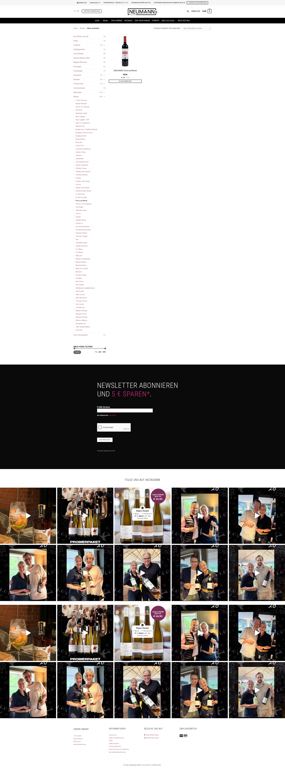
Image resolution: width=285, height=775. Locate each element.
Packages (128, 20)
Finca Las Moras (81, 201)
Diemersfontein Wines (83, 191)
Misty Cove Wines (82, 269)
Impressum (113, 735)
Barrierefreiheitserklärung (117, 752)
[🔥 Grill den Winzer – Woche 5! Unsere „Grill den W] (85, 573)
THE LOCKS (77, 736)
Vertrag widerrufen (115, 746)
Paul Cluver (79, 281)
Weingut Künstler (82, 317)
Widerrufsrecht (114, 743)
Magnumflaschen (80, 62)
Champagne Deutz (82, 162)
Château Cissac (81, 168)
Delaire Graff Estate (82, 188)
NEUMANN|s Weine (152, 738)
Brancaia (79, 142)
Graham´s (79, 223)
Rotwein (76, 79)
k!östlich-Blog (168, 21)
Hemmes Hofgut (81, 236)
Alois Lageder (80, 117)
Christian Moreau (82, 175)
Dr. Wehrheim (80, 194)
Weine (105, 21)
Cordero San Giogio (83, 181)
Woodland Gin (81, 324)
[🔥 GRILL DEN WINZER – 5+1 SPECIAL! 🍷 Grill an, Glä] (28, 573)
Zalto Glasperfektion (83, 327)
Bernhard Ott (80, 126)
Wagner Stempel (81, 311)
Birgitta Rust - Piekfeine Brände (86, 129)
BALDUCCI (77, 741)
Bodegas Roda (81, 136)
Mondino (79, 272)
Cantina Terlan (81, 152)
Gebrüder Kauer (81, 210)
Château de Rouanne (83, 172)
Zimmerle (79, 330)
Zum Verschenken (142, 20)
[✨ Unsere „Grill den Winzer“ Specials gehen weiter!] (257, 516)
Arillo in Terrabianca (83, 123)
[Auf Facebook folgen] (75, 11)
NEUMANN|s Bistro (79, 744)
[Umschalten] (104, 45)
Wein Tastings (184, 20)
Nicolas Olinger (81, 275)
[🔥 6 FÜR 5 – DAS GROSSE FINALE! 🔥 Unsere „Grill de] (200, 516)
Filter (77, 352)
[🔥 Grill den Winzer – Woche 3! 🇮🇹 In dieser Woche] (200, 573)
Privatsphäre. (112, 415)
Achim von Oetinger (83, 107)
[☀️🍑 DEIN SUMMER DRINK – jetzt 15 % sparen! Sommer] (28, 516)
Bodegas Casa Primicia (84, 133)
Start (75, 28)
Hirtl (77, 239)
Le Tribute (79, 249)
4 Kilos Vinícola (81, 100)
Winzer (82, 28)
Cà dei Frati (79, 146)
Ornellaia (79, 278)
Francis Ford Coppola (83, 204)
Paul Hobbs (80, 285)
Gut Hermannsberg (82, 227)
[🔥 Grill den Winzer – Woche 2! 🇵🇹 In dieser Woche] (257, 573)
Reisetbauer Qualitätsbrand (85, 288)
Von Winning (80, 307)
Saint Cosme (80, 294)
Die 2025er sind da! (80, 36)
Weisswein (77, 92)
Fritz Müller (79, 207)
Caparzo (79, 155)
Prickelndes (77, 71)
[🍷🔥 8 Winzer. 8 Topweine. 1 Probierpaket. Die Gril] (85, 516)
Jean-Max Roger (81, 243)
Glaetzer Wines (81, 220)
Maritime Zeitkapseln (83, 259)
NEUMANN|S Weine (152, 735)
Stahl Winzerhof (81, 298)
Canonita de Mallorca (83, 149)
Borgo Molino (80, 139)
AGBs (111, 740)
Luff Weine (79, 252)
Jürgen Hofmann (82, 246)
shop (97, 21)
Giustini (78, 217)
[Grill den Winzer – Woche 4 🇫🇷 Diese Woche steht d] (142, 573)
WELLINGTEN (77, 739)
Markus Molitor (81, 262)
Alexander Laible (81, 113)
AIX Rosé (79, 110)
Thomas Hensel (81, 301)
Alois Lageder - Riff (82, 120)
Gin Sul (78, 214)
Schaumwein (78, 84)
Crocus (78, 184)
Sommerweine (79, 88)
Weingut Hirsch (81, 314)
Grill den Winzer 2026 (81, 58)
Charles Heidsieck (82, 165)
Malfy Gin (79, 256)
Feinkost (156, 20)
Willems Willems (81, 320)
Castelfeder (79, 159)
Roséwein (77, 75)
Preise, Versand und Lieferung (119, 749)
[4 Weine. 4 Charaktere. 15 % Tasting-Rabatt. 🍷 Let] (142, 516)
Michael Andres (81, 265)
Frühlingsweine (79, 49)
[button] (82, 3)
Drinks (75, 41)
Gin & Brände (116, 20)
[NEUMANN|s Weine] (142, 11)
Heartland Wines (81, 233)
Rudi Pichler (80, 291)
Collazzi (78, 178)
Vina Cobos (80, 304)
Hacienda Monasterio (83, 230)
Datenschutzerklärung (116, 738)
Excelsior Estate (81, 197)
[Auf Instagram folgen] (78, 11)
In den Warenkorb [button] (125, 81)
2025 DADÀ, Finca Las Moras (125, 71)
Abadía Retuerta (81, 104)
